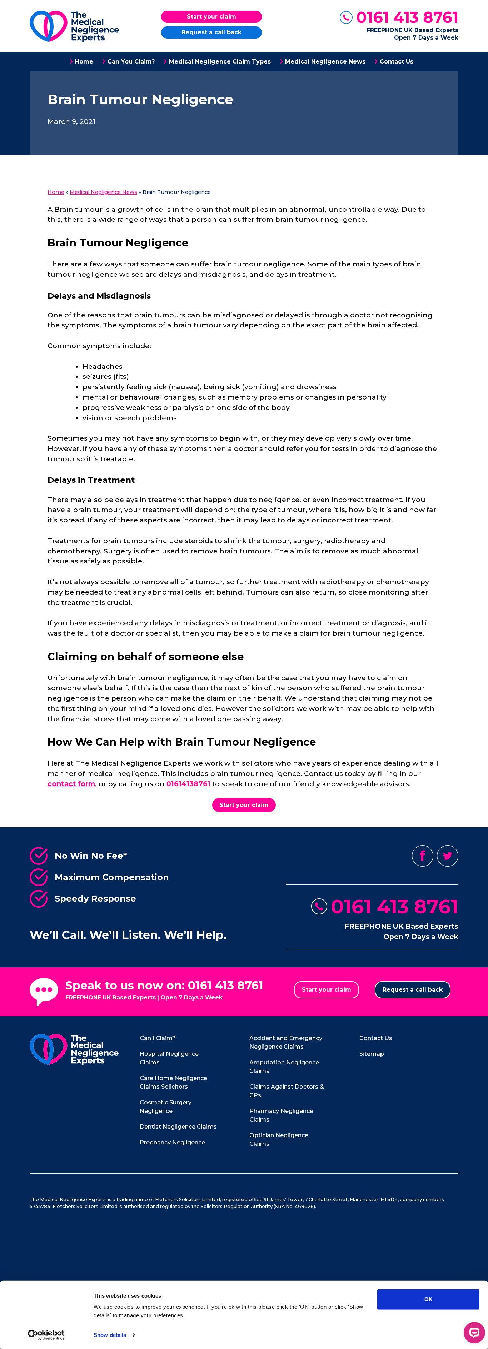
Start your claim (211, 16)
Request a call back (211, 32)
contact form (71, 783)
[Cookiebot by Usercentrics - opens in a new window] (46, 1335)
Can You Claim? (131, 61)
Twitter (447, 856)
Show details (110, 1335)
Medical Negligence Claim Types (220, 61)
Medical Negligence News (325, 61)
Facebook (422, 856)
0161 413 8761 (407, 17)
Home (84, 61)
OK (428, 1299)
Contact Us (396, 61)
